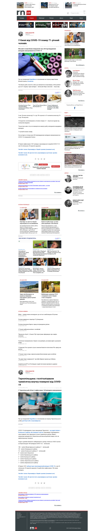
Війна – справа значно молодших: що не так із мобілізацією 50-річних (38, 314)
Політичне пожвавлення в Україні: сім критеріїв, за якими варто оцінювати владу (39, 341)
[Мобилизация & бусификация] (43, 27)
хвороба (38, 487)
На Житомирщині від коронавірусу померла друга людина (32, 188)
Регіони (51, 18)
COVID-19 (43, 487)
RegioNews (33, 79)
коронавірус (32, 487)
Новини (32, 18)
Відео (71, 18)
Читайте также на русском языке (47, 46)
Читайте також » (23, 180)
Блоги (81, 18)
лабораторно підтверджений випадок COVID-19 (40, 466)
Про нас (19, 513)
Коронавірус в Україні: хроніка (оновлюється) (29, 497)
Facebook (30, 81)
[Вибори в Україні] (77, 27)
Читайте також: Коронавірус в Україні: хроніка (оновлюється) (36, 149)
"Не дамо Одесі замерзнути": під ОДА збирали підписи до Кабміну (36, 359)
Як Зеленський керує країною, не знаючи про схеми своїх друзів (79, 93)
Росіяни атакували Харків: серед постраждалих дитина (33, 324)
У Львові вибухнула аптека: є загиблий (29, 329)
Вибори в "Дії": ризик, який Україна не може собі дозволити (78, 83)
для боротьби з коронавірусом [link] (31, 421)
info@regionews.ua (29, 35)
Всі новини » (58, 192)
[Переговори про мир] (60, 27)
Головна (22, 18)
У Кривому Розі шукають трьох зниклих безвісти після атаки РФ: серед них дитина (39, 348)
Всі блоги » (81, 100)
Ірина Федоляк (29, 32)
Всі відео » (81, 170)
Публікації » (68, 30)
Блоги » (67, 68)
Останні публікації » (24, 204)
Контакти (19, 514)
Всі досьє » (81, 210)
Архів (18, 518)
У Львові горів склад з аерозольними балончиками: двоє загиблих (37, 354)
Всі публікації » (80, 65)
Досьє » (67, 173)
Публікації (41, 18)
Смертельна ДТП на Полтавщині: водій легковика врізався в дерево (37, 364)
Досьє (61, 18)
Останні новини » (23, 311)
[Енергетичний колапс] (26, 27)
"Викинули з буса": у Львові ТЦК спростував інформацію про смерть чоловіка (37, 335)
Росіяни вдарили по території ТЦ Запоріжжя (30, 319)
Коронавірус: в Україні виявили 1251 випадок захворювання (33, 494)
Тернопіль (48, 487)
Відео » (67, 112)
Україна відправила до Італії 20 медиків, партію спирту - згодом (34, 185)
